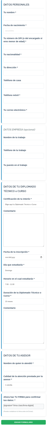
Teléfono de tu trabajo (14, 150)
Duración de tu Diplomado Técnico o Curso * (22, 294)
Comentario (9, 211)
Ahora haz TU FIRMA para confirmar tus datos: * (22, 398)
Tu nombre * (9, 12)
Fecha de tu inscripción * (16, 252)
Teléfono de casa (12, 80)
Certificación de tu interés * (17, 199)
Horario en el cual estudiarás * (19, 279)
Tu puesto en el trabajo (15, 165)
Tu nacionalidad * (12, 54)
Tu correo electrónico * (15, 110)
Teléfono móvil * (11, 95)
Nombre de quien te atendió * (18, 363)
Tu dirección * (10, 67)
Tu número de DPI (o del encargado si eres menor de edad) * (22, 40)
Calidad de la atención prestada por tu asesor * (23, 378)
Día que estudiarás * (13, 265)
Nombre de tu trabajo (14, 137)
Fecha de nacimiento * (14, 25)
